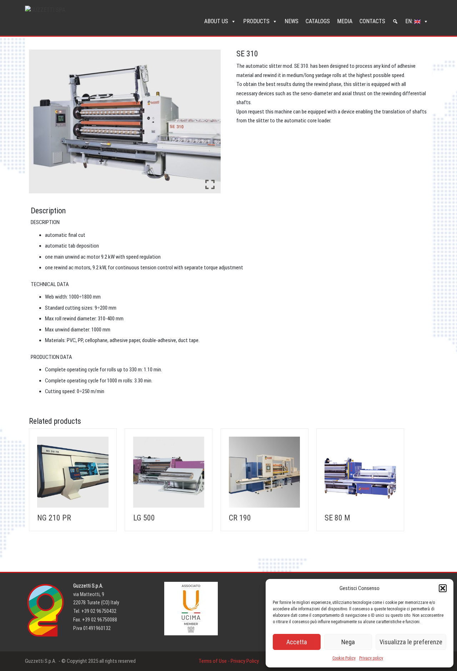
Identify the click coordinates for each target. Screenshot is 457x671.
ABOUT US (216, 21)
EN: (409, 21)
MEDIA (344, 21)
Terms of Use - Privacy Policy (229, 661)
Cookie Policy (344, 658)
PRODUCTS (256, 21)
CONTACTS (372, 21)
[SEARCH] (395, 21)
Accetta (296, 642)
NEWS (291, 21)
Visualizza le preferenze (411, 642)
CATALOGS (318, 21)
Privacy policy (371, 658)
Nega (348, 642)
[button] (442, 588)
